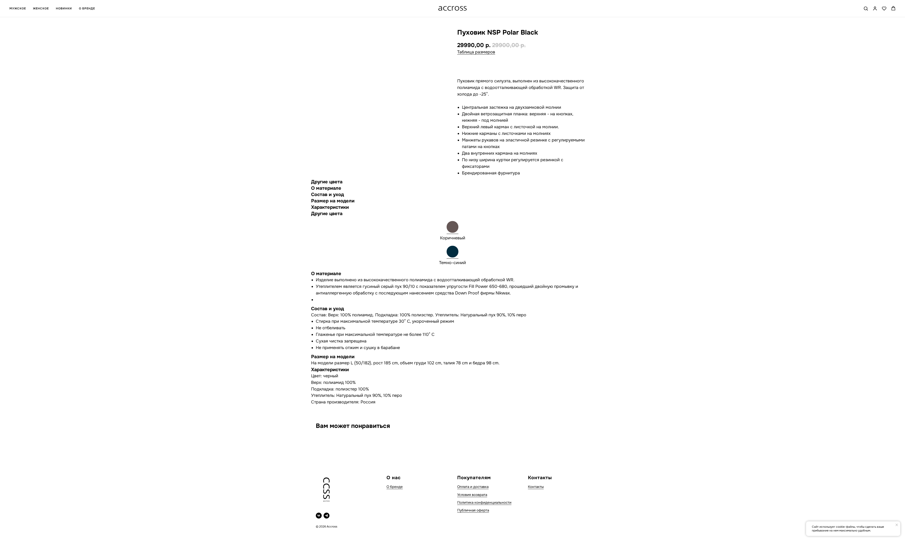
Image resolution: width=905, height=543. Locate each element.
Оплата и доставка (473, 486)
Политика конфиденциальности (484, 502)
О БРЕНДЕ (87, 8)
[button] (866, 8)
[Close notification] (896, 525)
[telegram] (326, 516)
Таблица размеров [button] (476, 52)
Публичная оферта (473, 510)
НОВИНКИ (64, 8)
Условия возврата (472, 494)
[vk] (319, 516)
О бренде (395, 486)
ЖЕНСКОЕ (41, 8)
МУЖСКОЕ (17, 8)
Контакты (536, 486)
